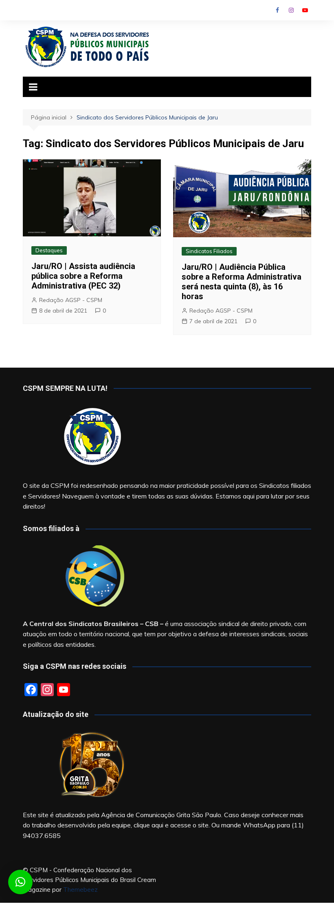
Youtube (305, 10)
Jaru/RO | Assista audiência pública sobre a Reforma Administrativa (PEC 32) (83, 276)
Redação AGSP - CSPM (70, 300)
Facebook (277, 10)
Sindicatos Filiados (209, 251)
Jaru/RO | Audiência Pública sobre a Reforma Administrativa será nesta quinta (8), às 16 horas (241, 281)
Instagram (291, 10)
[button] (20, 882)
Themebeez (80, 889)
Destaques (49, 250)
